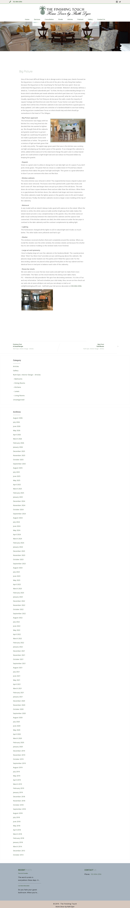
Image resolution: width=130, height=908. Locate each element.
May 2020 (16, 730)
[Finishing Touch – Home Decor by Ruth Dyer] (65, 16)
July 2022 (16, 622)
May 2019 (16, 776)
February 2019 (18, 788)
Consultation (49, 19)
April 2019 (17, 780)
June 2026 (16, 426)
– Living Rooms (19, 395)
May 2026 (16, 430)
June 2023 (16, 576)
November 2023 (19, 555)
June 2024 (16, 526)
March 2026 (17, 439)
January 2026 (18, 447)
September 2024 (19, 514)
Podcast (80, 19)
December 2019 (19, 751)
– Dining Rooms (19, 383)
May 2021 (16, 680)
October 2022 (18, 609)
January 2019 (18, 792)
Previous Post (18, 345)
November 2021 (19, 655)
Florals (60, 19)
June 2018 (16, 821)
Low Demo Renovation (23, 885)
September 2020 (19, 713)
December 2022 (19, 601)
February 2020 (18, 742)
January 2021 (18, 697)
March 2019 (17, 784)
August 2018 (17, 813)
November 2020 (19, 705)
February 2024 (18, 543)
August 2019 (17, 767)
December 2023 (19, 551)
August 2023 (17, 568)
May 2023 (16, 580)
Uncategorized (18, 400)
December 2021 (19, 651)
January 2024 (18, 547)
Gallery (90, 19)
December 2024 (19, 501)
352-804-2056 (17, 2)
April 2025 (17, 484)
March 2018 (17, 834)
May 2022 (16, 630)
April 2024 (17, 534)
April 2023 (17, 584)
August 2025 (17, 468)
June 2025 (16, 476)
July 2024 (16, 522)
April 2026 (17, 435)
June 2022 (16, 626)
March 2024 (17, 539)
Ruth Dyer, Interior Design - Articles (23, 349)
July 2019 (16, 772)
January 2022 (18, 647)
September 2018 (19, 809)
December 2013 (19, 851)
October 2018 (18, 805)
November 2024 (19, 505)
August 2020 (17, 717)
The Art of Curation (23, 873)
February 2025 (18, 493)
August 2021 (17, 668)
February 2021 (18, 692)
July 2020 (16, 722)
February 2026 (18, 443)
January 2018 (18, 842)
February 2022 (18, 643)
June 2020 (16, 726)
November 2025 (19, 455)
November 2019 (19, 755)
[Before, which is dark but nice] (37, 300)
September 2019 (19, 763)
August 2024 (17, 518)
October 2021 (18, 659)
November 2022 (19, 605)
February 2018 (18, 838)
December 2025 (19, 451)
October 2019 (18, 759)
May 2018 (16, 826)
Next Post (100, 345)
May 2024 (16, 530)
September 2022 (19, 613)
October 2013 (18, 855)
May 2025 (16, 480)
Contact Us (101, 19)
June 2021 (16, 676)
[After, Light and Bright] (37, 323)
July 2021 (16, 672)
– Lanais (16, 391)
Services (37, 19)
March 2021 (17, 688)
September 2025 (19, 464)
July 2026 (16, 422)
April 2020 (17, 734)
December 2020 (19, 701)
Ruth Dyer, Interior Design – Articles (27, 375)
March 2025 (17, 489)
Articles (70, 19)
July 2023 (16, 572)
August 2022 (17, 618)
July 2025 (16, 472)
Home (27, 19)
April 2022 (17, 634)
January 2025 (18, 497)
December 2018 (19, 796)
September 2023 (19, 564)
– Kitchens (17, 387)
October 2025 (18, 460)
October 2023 (18, 559)
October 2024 (18, 509)
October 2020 (18, 709)
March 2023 (17, 588)
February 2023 (18, 593)
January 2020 (18, 747)
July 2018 (16, 817)
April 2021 (17, 684)
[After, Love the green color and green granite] (69, 301)
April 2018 (17, 830)
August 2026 (17, 418)
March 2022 (17, 638)
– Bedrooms (17, 379)
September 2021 (19, 663)
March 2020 (17, 738)
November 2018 (19, 801)
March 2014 (17, 846)
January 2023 (18, 597)
